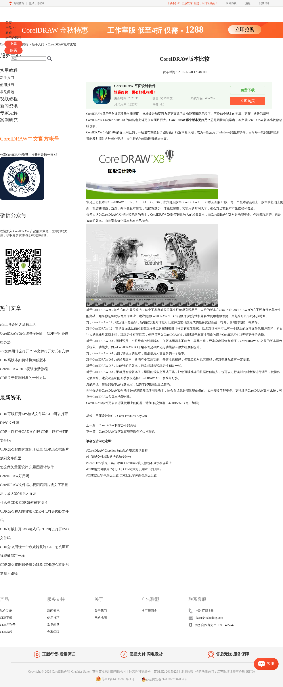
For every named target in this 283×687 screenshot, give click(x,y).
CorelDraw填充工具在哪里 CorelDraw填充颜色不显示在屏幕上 (129, 463)
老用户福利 (13, 37)
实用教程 (9, 70)
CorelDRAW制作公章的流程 (117, 425)
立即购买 (248, 101)
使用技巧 (7, 85)
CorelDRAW (17, 12)
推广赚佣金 (149, 610)
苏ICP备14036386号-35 (116, 679)
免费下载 (248, 90)
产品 (9, 27)
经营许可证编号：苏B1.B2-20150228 (153, 671)
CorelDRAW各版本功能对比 (111, 396)
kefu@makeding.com (209, 617)
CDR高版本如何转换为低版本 (23, 360)
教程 (9, 33)
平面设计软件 (105, 416)
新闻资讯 (9, 105)
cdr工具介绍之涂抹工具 (18, 324)
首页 (9, 22)
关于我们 (100, 610)
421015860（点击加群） (184, 403)
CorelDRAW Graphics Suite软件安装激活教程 (117, 450)
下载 (13, 43)
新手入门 (7, 78)
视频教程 (9, 98)
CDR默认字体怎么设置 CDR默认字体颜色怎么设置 (121, 475)
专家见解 (9, 112)
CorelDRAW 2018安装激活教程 (24, 369)
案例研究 (9, 119)
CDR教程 (6, 632)
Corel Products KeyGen (132, 416)
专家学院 (53, 632)
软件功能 (6, 610)
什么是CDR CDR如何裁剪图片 (24, 502)
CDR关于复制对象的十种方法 (23, 378)
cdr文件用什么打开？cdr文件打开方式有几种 (34, 351)
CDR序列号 (7, 624)
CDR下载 (6, 617)
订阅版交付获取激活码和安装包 (108, 457)
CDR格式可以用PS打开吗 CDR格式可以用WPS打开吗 (123, 469)
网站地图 (100, 617)
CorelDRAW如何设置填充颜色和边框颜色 (127, 431)
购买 (13, 50)
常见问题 (7, 92)
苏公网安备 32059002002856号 (166, 679)
